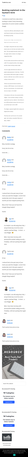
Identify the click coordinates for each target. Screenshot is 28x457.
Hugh (8, 320)
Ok (14, 455)
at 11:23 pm (12, 290)
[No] (26, 452)
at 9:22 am (10, 323)
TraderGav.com (6, 2)
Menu (24, 2)
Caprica (9, 182)
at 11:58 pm (10, 162)
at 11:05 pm (10, 253)
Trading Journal (11, 126)
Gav (10, 218)
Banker (9, 137)
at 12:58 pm (10, 139)
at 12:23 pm (12, 221)
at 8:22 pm (10, 336)
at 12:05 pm (10, 184)
